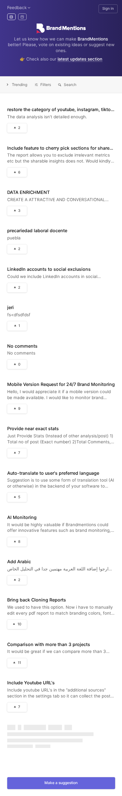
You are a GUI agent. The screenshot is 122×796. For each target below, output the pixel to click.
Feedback (17, 7)
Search (70, 84)
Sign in (108, 8)
